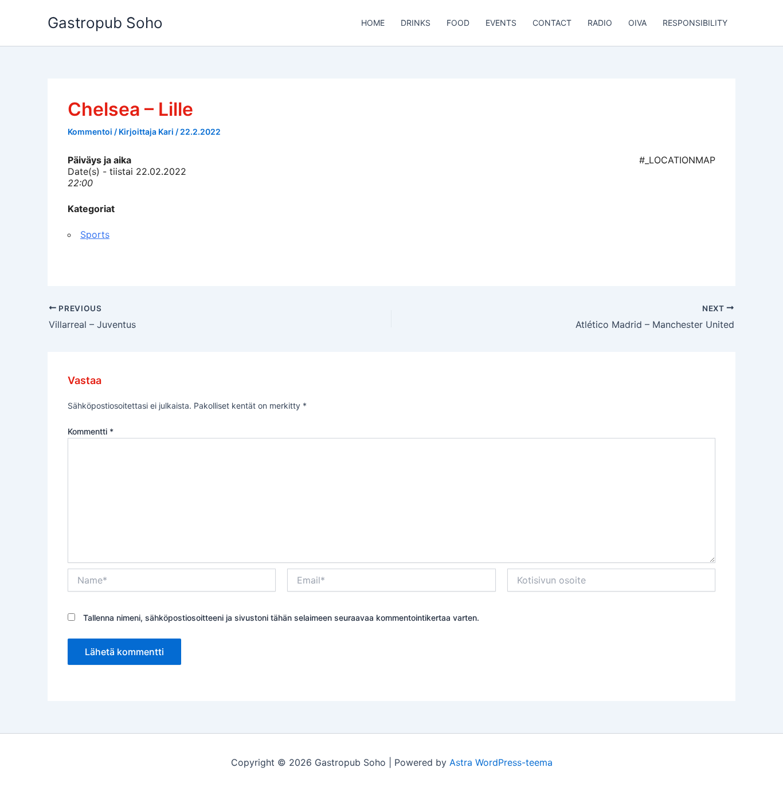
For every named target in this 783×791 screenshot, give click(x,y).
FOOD (458, 23)
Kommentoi (90, 131)
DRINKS (415, 23)
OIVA (637, 23)
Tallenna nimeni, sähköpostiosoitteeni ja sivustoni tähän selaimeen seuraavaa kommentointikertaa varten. (281, 617)
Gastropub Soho (105, 23)
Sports (94, 234)
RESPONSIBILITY (695, 23)
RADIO (600, 23)
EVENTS (501, 23)
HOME (373, 23)
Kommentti (90, 431)
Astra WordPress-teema (501, 762)
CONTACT (552, 23)
